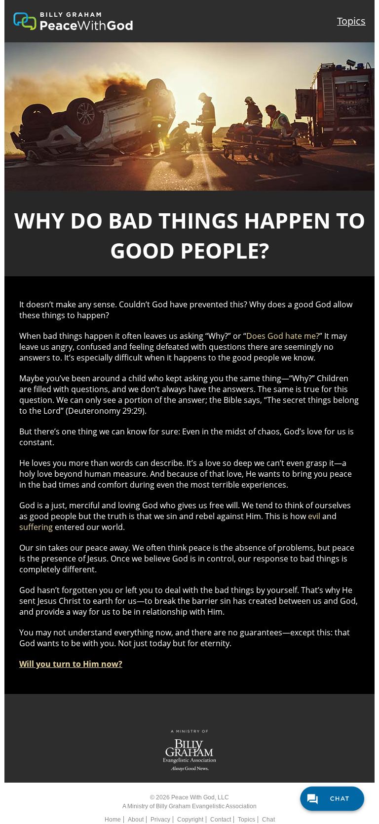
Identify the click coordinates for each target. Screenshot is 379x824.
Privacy (160, 819)
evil (314, 516)
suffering (36, 527)
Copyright (190, 819)
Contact (220, 819)
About (136, 819)
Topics (351, 21)
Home (113, 819)
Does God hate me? (282, 335)
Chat (268, 819)
